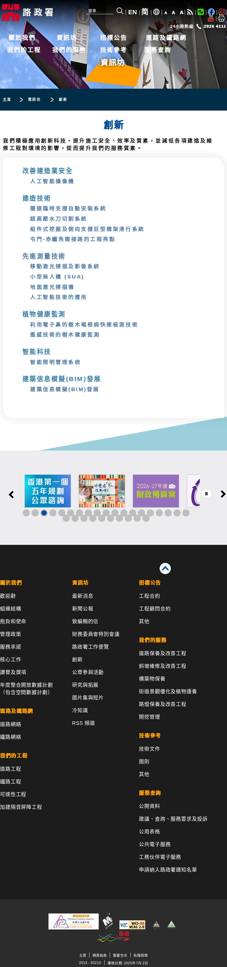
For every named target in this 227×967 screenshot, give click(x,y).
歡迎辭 (8, 596)
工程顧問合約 (155, 609)
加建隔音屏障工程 (21, 807)
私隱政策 (141, 955)
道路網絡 (10, 724)
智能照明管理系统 (55, 362)
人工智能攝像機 (52, 181)
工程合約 (149, 596)
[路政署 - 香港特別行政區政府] (40, 12)
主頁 (82, 955)
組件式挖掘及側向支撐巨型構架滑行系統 (87, 229)
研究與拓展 (85, 685)
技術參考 (113, 50)
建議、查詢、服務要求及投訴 (173, 819)
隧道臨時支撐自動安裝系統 (68, 208)
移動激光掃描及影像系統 (65, 266)
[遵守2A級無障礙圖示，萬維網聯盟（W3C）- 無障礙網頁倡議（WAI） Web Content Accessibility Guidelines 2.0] (132, 928)
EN (132, 12)
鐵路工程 (10, 782)
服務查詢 (157, 50)
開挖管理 (149, 717)
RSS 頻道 (83, 723)
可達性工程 (13, 794)
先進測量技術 (44, 256)
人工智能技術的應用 (58, 297)
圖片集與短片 (88, 698)
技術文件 (149, 749)
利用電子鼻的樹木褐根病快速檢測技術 (84, 325)
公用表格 (149, 832)
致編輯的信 (85, 621)
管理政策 (10, 634)
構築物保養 (152, 679)
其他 (144, 621)
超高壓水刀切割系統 (58, 219)
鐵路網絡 (10, 737)
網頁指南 (100, 955)
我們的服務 (69, 50)
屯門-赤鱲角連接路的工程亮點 (73, 239)
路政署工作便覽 (90, 647)
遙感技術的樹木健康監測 (65, 335)
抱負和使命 (13, 621)
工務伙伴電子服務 (160, 857)
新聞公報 (82, 609)
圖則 (144, 761)
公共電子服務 (155, 844)
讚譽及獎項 (13, 672)
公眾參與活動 (88, 672)
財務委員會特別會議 (96, 634)
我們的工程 (24, 50)
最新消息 (82, 596)
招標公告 (113, 38)
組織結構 (10, 609)
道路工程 (10, 769)
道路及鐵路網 (166, 38)
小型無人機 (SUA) (57, 277)
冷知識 (80, 710)
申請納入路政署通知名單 (168, 870)
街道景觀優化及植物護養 (168, 691)
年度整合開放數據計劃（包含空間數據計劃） (26, 688)
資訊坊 (67, 38)
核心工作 (10, 660)
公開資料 (149, 806)
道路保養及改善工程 (163, 653)
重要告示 (120, 955)
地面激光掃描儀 (52, 287)
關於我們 (22, 38)
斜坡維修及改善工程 (163, 666)
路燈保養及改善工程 (163, 704)
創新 (77, 660)
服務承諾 (10, 647)
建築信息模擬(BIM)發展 (65, 389)
